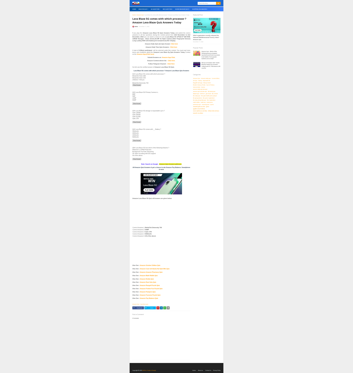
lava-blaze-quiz (144, 304)
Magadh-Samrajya (197, 83)
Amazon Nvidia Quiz (147, 279)
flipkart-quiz (196, 93)
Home (134, 15)
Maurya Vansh (207, 83)
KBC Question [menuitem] (167, 9)
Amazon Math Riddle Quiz (149, 275)
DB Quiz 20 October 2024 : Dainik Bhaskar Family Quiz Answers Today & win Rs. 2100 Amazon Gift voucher (211, 65)
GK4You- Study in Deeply (149, 370)
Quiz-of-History (210, 85)
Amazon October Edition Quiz (150, 265)
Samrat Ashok (196, 87)
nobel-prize (210, 102)
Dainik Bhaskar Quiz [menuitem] (182, 9)
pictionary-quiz (197, 104)
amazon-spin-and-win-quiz (200, 91)
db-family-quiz (211, 91)
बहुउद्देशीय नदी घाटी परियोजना (199, 109)
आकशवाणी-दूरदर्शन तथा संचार (199, 106)
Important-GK (206, 80)
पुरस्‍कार (207, 106)
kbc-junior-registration (209, 98)
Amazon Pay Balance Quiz (149, 298)
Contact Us (208, 370)
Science (203, 87)
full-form (202, 93)
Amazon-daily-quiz (206, 78)
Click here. (171, 60)
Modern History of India (199, 85)
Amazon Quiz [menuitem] (142, 9)
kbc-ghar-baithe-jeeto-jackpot (209, 96)
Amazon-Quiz (140, 15)
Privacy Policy (217, 370)
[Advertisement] (161, 213)
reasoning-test (205, 104)
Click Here (171, 64)
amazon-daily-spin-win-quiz (200, 89)
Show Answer (136, 85)
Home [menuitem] (134, 9)
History (200, 80)
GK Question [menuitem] (155, 9)
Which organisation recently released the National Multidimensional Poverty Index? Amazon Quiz (206, 37)
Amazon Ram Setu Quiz (148, 282)
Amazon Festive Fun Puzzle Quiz (151, 288)
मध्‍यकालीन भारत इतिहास (198, 113)
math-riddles (196, 102)
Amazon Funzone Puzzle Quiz (150, 295)
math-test (203, 102)
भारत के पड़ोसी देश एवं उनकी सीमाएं (200, 111)
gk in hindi (208, 93)
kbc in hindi (215, 93)
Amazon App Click (168, 57)
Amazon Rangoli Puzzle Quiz (150, 285)
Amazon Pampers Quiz (148, 292)
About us (200, 370)
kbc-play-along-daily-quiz (199, 100)
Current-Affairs (215, 78)
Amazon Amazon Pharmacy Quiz (151, 272)
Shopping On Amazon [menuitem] (199, 9)
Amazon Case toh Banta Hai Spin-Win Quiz (155, 269)
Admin (136, 26)
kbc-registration (211, 100)
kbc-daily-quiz (196, 96)
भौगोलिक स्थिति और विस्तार (213, 111)
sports (212, 104)
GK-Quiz (195, 80)
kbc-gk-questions (197, 98)
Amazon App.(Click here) (145, 54)
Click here (174, 44)
